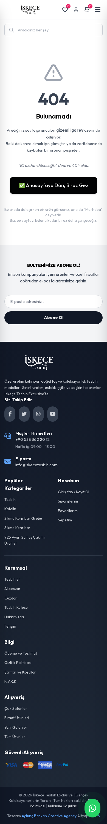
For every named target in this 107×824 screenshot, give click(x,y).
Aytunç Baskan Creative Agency (49, 815)
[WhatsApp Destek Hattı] (92, 808)
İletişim (10, 626)
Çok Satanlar (15, 708)
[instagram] (38, 414)
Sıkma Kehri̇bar (17, 527)
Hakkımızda (14, 617)
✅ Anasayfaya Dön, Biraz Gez (53, 185)
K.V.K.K (10, 681)
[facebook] (9, 414)
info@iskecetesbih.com (36, 464)
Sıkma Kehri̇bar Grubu (23, 518)
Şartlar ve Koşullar (20, 672)
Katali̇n (10, 508)
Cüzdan (11, 598)
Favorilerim (68, 510)
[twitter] (24, 414)
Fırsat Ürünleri (16, 717)
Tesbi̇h (10, 499)
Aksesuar (12, 588)
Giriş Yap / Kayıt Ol (73, 491)
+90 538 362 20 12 (32, 439)
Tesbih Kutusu (16, 607)
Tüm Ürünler (14, 736)
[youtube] (52, 414)
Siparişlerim (68, 501)
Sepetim (65, 520)
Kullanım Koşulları (62, 806)
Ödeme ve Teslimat (20, 653)
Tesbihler (12, 579)
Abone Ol (53, 317)
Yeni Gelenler (15, 727)
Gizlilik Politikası (18, 662)
